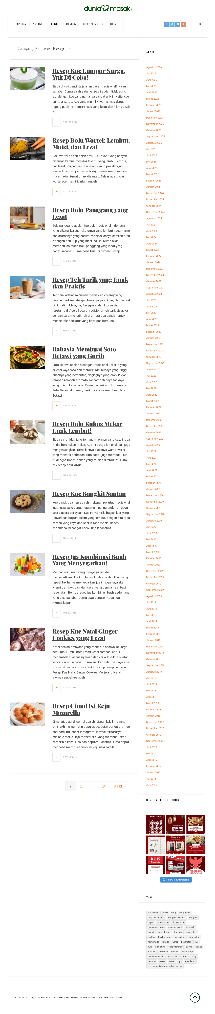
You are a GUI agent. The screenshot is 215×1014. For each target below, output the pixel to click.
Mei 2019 (151, 615)
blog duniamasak (156, 917)
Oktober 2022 (153, 356)
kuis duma (160, 946)
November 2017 (155, 728)
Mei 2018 (151, 690)
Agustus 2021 (154, 445)
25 (104, 785)
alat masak (153, 912)
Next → (120, 785)
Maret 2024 (152, 249)
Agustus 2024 (154, 218)
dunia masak (179, 922)
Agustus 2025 (154, 142)
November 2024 (155, 199)
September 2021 (155, 438)
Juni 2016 (151, 785)
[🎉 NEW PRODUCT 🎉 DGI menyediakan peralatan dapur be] (175, 865)
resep (194, 956)
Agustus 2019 (154, 596)
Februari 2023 (153, 331)
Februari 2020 (153, 558)
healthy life (179, 937)
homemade (153, 942)
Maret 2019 (152, 627)
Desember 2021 (155, 419)
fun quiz (178, 932)
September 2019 (155, 589)
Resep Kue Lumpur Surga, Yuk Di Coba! (88, 73)
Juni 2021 (151, 457)
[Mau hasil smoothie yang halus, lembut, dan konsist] (175, 845)
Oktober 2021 (153, 432)
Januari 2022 (153, 413)
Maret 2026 (152, 98)
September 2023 (155, 287)
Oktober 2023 (153, 281)
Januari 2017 (153, 772)
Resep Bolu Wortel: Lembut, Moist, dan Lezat (91, 143)
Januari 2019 (153, 640)
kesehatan (186, 942)
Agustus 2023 (154, 294)
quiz (169, 956)
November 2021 (155, 426)
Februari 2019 (153, 634)
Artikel (38, 24)
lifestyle (151, 951)
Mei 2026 (151, 86)
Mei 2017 (151, 753)
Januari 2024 (153, 262)
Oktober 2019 (153, 583)
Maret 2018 (152, 703)
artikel (165, 912)
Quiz (113, 24)
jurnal (175, 942)
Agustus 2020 (154, 520)
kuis (150, 946)
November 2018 (155, 652)
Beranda (20, 24)
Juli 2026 (151, 73)
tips (180, 961)
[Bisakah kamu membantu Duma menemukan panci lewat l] (155, 824)
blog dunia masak (177, 917)
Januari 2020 (153, 564)
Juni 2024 (151, 231)
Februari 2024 (153, 256)
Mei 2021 (151, 463)
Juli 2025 (151, 149)
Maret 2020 (152, 552)
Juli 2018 (151, 678)
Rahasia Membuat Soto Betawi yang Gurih (84, 352)
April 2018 (151, 696)
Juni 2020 (151, 533)
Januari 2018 (153, 715)
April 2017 (151, 759)
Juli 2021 (151, 451)
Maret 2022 (152, 400)
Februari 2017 (153, 766)
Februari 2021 (153, 482)
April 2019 (151, 621)
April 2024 (151, 243)
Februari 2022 (153, 407)
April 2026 (151, 92)
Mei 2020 (151, 539)
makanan (163, 951)
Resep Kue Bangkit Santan (89, 493)
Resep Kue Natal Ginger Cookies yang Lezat (85, 634)
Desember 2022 (155, 344)
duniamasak (163, 922)
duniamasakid (175, 927)
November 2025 (155, 123)
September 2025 (155, 136)
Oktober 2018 (153, 659)
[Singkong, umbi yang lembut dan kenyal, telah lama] (195, 824)
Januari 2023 (153, 338)
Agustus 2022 (154, 369)
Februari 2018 (153, 709)
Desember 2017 (155, 722)
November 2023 (155, 275)
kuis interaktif (175, 946)
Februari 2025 (153, 180)
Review (71, 24)
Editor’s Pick (93, 24)
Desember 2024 (155, 193)
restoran (152, 961)
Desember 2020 (155, 495)
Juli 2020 (151, 526)
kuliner (189, 946)
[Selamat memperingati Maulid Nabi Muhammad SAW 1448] (175, 824)
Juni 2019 (151, 608)
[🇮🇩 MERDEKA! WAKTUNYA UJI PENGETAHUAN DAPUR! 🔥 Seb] (155, 845)
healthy (151, 937)
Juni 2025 (151, 155)
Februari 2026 (153, 105)
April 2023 (151, 319)
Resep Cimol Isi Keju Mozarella (81, 709)
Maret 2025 (152, 174)
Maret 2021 (152, 476)
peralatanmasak (155, 956)
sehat (172, 961)
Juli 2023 (151, 300)
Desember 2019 (155, 571)
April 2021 (151, 470)
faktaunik (190, 927)
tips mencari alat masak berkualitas (165, 966)
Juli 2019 (151, 602)
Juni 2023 (151, 306)
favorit (151, 932)
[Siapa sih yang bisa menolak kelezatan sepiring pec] (195, 845)
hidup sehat (193, 937)
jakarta (165, 942)
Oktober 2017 (153, 734)
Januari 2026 (153, 111)
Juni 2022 (151, 382)
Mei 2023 (151, 312)
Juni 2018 (151, 684)
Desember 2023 (155, 268)
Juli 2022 (151, 375)
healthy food (164, 937)
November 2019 (155, 577)
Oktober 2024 (153, 205)
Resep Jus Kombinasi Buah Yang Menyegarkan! (89, 559)
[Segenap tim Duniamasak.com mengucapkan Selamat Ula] (195, 865)
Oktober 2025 (153, 130)
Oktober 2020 (153, 508)
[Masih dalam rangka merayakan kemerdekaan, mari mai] (155, 865)
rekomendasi (181, 956)
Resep (55, 24)
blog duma (184, 912)
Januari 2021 (153, 489)
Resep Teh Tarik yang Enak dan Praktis (90, 282)
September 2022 (155, 363)
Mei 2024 (151, 237)
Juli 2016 (151, 778)
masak (174, 951)
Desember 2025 (155, 117)
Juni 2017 (151, 747)
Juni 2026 (151, 79)
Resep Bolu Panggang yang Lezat (90, 213)
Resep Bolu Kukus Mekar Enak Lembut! (87, 427)
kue (196, 942)
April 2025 (151, 168)
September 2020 (155, 514)
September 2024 (155, 212)
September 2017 (155, 740)
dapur (151, 922)
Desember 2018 (155, 646)
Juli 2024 (151, 224)
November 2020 (155, 501)
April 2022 (151, 394)
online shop (187, 951)
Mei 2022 (151, 388)
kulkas (199, 946)
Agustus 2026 (154, 67)
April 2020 (151, 545)
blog (173, 912)
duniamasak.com (156, 927)
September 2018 (155, 665)
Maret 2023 (152, 325)
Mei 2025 (151, 161)
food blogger (164, 932)
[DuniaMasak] (107, 8)
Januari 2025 (153, 186)
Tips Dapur (190, 961)
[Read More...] (57, 122)
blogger (193, 917)
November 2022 (155, 350)
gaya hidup (191, 932)
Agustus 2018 (154, 671)
